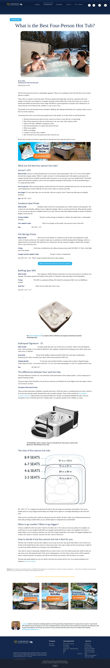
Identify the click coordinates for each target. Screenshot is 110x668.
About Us (68, 4)
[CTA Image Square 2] (55, 596)
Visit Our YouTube (89, 650)
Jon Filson (24, 624)
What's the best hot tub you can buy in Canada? (55, 263)
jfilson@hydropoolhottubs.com (30, 629)
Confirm (55, 665)
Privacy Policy (88, 647)
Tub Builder (59, 4)
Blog (64, 650)
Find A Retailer (79, 4)
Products (37, 4)
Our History (88, 645)
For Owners (66, 647)
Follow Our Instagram (90, 655)
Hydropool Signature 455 (35, 335)
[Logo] (14, 4)
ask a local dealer (30, 561)
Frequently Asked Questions (70, 648)
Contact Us (88, 644)
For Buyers (66, 645)
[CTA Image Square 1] (26, 596)
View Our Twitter (89, 657)
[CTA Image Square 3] (84, 596)
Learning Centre (48, 4)
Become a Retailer (90, 648)
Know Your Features (68, 644)
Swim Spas (52, 645)
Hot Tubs (51, 644)
